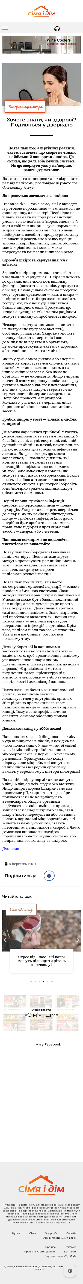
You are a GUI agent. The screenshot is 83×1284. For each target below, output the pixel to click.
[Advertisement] (41, 1100)
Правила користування (39, 1251)
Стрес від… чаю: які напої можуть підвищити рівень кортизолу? (42, 961)
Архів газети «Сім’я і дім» (59, 1237)
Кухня (16, 1233)
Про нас (50, 1247)
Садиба (71, 1233)
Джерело (10, 849)
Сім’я (32, 1233)
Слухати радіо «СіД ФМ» (60, 1256)
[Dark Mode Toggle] (70, 1271)
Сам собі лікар (21, 909)
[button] (49, 876)
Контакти (70, 1251)
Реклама (70, 1247)
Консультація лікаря (25, 106)
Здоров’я (51, 1233)
